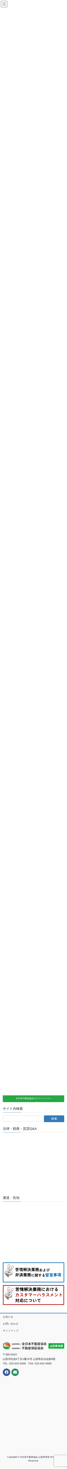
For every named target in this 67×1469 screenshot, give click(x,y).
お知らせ (8, 1316)
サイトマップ (10, 1330)
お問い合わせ (10, 1323)
